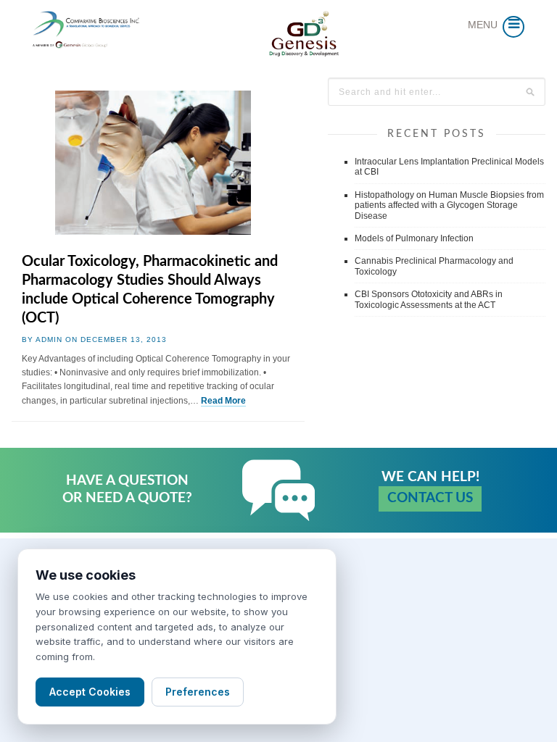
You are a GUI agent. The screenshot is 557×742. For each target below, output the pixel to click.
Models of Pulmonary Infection (414, 238)
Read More (223, 401)
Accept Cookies (90, 691)
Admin (49, 339)
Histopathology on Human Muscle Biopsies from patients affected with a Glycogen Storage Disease (449, 205)
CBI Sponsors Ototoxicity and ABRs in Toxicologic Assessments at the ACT (429, 299)
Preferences (197, 691)
